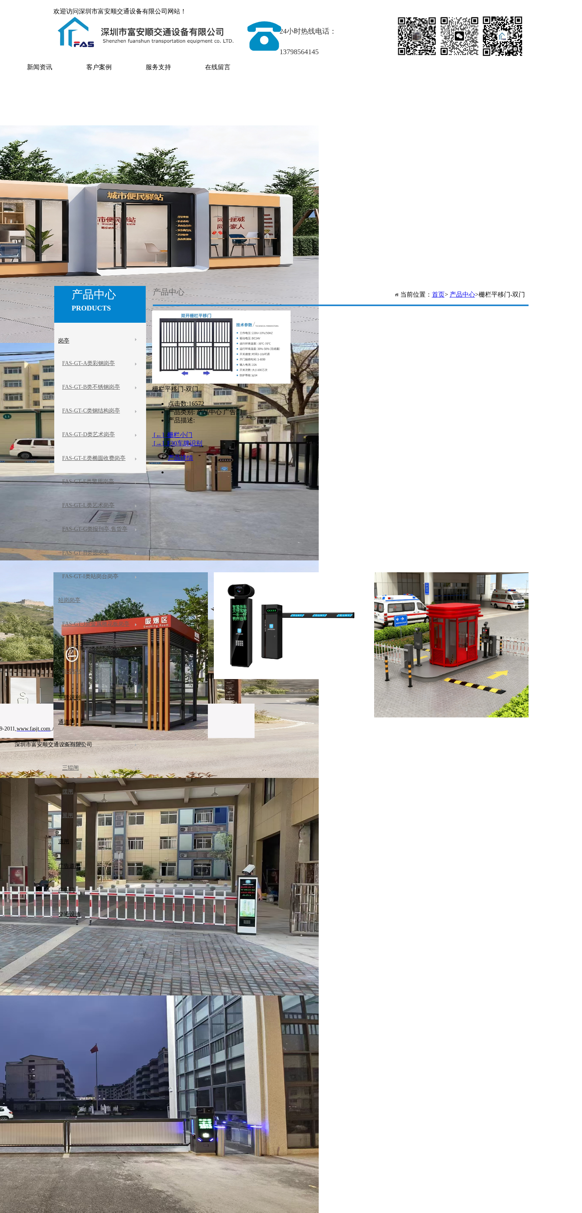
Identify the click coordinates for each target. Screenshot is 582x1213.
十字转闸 (73, 744)
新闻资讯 (39, 67)
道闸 (63, 841)
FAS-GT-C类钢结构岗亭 (91, 411)
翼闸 (67, 815)
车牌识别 (69, 697)
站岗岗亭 (69, 600)
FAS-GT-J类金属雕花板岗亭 (95, 624)
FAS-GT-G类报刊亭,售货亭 (94, 529)
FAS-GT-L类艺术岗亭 (88, 505)
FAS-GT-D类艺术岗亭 (88, 434)
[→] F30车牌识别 (177, 443)
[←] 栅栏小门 (172, 434)
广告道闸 (69, 866)
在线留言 (217, 67)
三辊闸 (70, 768)
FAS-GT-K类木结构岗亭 (91, 648)
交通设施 (69, 914)
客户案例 (99, 67)
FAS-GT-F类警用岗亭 (88, 481)
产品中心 (462, 294)
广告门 (66, 890)
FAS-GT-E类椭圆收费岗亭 (94, 458)
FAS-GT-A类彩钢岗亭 (88, 363)
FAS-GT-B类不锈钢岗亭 (91, 387)
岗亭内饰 (73, 671)
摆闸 (67, 792)
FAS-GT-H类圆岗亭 (85, 553)
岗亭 (63, 341)
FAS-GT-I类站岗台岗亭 (90, 576)
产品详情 (180, 457)
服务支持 (158, 67)
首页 (438, 294)
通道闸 (66, 722)
